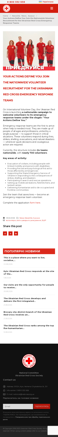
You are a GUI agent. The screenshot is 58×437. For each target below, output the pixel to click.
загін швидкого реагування (29, 220)
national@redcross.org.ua (23, 394)
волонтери (11, 220)
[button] (52, 8)
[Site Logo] (7, 8)
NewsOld (28, 218)
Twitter (10, 233)
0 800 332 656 (16, 2)
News (21, 218)
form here (35, 202)
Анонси (36, 218)
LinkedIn (16, 233)
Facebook (5, 233)
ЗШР (44, 220)
